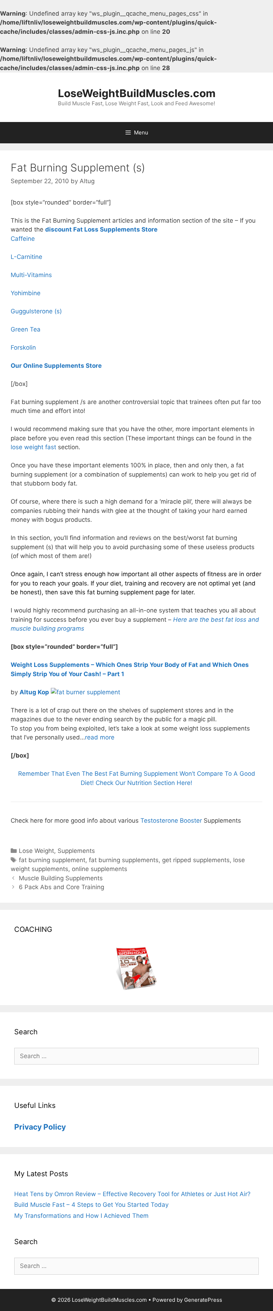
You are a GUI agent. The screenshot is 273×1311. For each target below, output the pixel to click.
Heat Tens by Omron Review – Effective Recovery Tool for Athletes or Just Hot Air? (132, 1194)
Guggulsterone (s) (36, 311)
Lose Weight (36, 850)
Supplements (76, 850)
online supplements (99, 868)
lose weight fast (33, 447)
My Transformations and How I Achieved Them (81, 1215)
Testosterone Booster (171, 820)
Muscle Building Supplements (61, 878)
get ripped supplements (196, 860)
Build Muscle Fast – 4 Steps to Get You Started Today (91, 1204)
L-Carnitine (26, 256)
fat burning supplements (124, 860)
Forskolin (23, 347)
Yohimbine (26, 293)
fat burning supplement (52, 860)
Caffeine (23, 238)
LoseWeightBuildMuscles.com (136, 93)
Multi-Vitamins (31, 274)
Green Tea (26, 329)
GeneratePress (203, 1299)
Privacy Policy (40, 1126)
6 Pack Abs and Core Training (61, 887)
